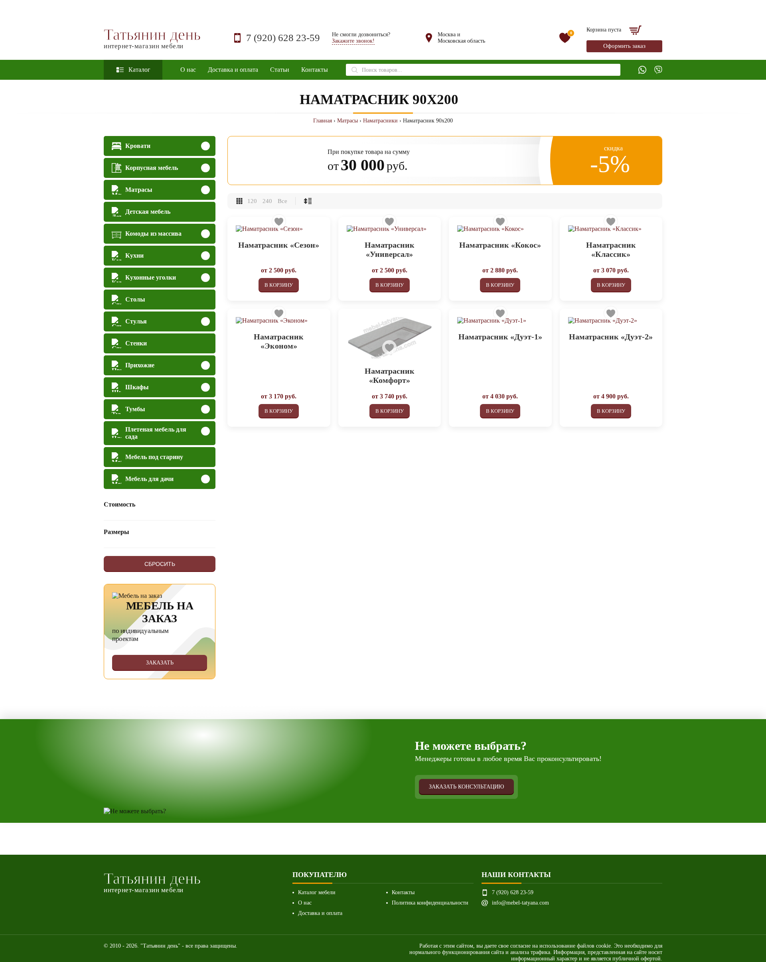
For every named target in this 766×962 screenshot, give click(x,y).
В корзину (279, 285)
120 (252, 201)
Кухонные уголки (150, 277)
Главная (322, 121)
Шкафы (137, 387)
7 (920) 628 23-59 (283, 37)
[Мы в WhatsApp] (642, 70)
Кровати (137, 145)
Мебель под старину (154, 456)
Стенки (136, 343)
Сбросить (159, 564)
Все (282, 201)
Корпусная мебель (151, 167)
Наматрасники (380, 121)
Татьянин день (152, 38)
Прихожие (139, 365)
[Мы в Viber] (658, 70)
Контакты (314, 69)
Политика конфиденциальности (430, 903)
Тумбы (135, 409)
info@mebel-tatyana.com (520, 903)
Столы (135, 299)
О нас (188, 69)
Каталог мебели (317, 892)
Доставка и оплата (233, 69)
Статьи (279, 69)
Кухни (134, 255)
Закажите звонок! (353, 41)
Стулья (136, 321)
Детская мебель (147, 211)
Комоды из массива (153, 233)
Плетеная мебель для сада (155, 433)
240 (267, 201)
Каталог (139, 69)
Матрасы (347, 121)
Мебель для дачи (149, 478)
